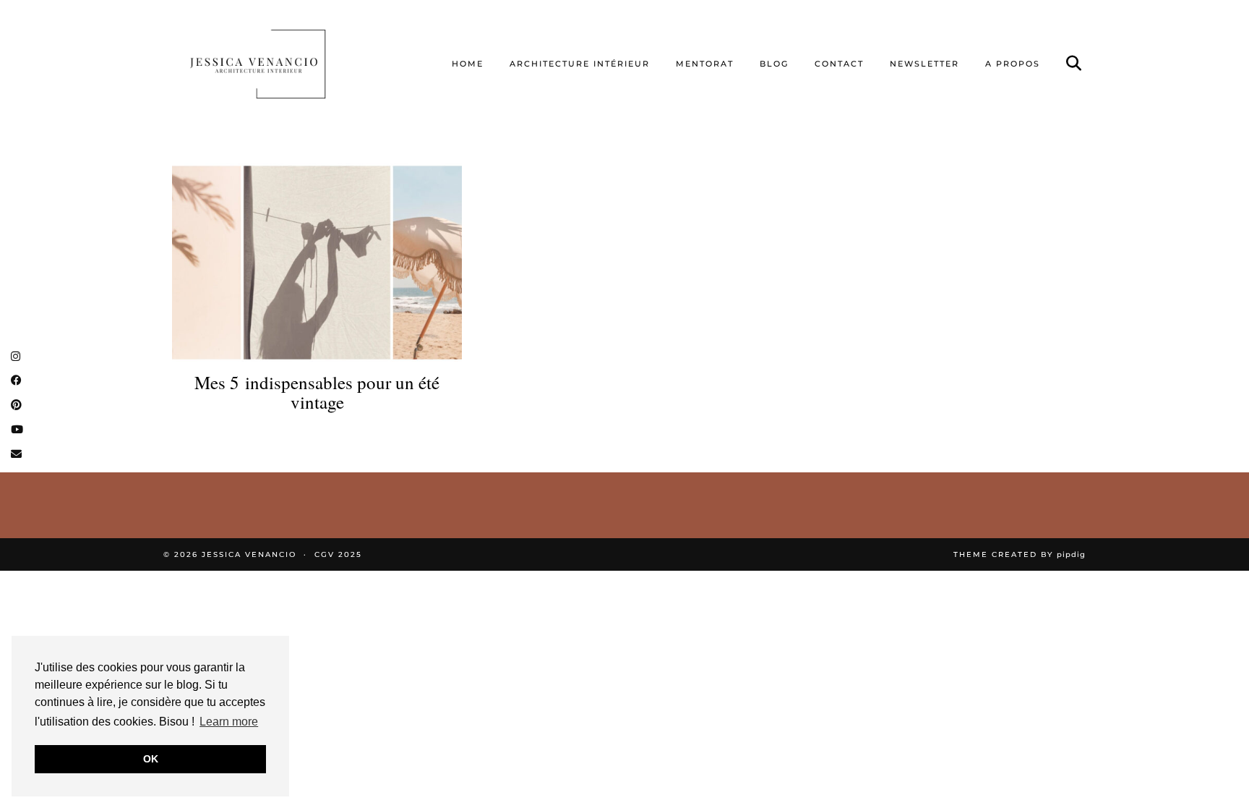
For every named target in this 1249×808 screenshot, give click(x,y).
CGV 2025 (338, 554)
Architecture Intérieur (580, 64)
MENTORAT (705, 64)
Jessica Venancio (249, 554)
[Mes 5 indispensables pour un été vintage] (317, 262)
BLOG (774, 64)
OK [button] (150, 759)
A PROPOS (1012, 64)
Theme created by (1019, 554)
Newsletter (924, 64)
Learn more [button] (228, 721)
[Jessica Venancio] (276, 63)
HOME (468, 64)
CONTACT (839, 64)
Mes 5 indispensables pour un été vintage (316, 392)
